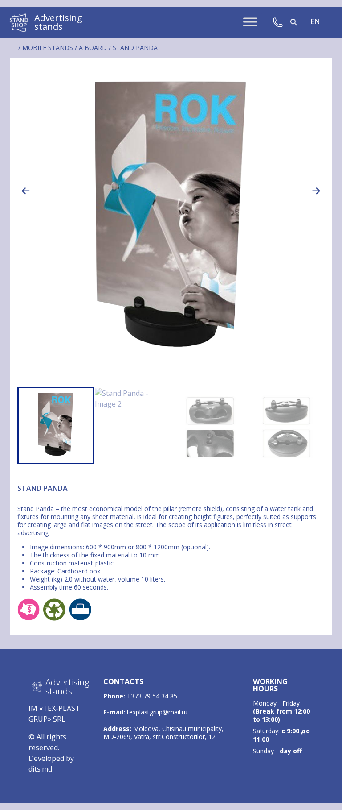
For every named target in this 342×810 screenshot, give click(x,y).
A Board (93, 47)
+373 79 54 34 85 (152, 696)
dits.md (40, 769)
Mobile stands (47, 47)
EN (315, 21)
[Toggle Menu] (250, 22)
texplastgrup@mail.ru (157, 712)
